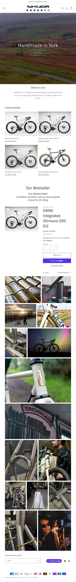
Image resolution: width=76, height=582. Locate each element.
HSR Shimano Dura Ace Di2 (13, 172)
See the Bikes (38, 53)
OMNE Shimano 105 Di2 (12, 138)
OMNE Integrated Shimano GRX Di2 (48, 138)
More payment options (57, 265)
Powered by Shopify (24, 577)
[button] (4, 8)
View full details (63, 272)
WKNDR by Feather (14, 577)
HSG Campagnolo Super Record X (48, 172)
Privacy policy (34, 577)
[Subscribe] (38, 560)
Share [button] (47, 272)
